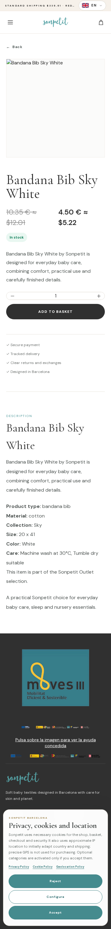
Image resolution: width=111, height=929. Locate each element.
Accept (55, 913)
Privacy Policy (19, 867)
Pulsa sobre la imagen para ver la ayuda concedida (55, 743)
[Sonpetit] (55, 22)
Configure (55, 897)
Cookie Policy (42, 867)
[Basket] (101, 22)
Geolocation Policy (70, 867)
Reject (55, 881)
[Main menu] (10, 22)
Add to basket (55, 311)
